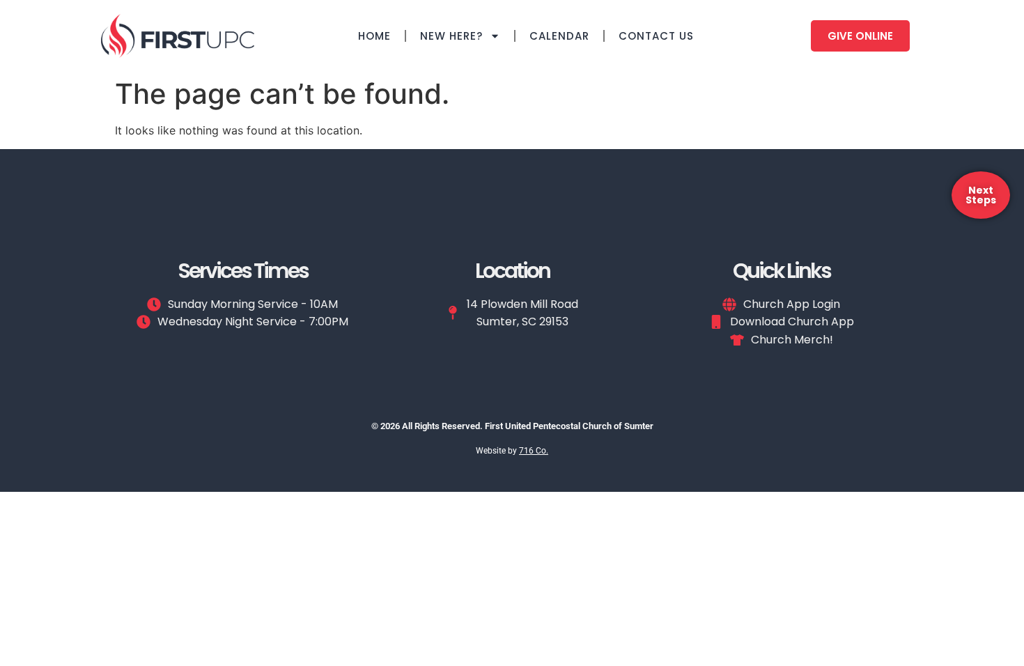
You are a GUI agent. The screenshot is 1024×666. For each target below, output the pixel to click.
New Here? (451, 36)
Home (374, 36)
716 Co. (533, 451)
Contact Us (656, 36)
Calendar (559, 36)
